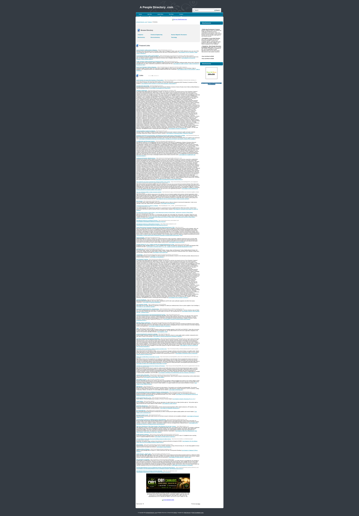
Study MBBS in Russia (141, 379)
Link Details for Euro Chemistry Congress (178, 297)
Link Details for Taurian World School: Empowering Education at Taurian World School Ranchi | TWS (159, 235)
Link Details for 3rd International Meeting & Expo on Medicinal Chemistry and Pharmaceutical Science (160, 468)
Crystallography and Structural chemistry (145, 141)
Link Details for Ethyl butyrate (167, 203)
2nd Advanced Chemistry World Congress (145, 158)
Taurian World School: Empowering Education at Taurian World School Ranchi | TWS (155, 227)
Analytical (140, 34)
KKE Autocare (139, 386)
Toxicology (174, 37)
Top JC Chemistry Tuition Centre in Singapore (146, 50)
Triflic (137, 328)
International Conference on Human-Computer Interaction (149, 470)
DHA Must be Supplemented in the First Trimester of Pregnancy (150, 365)
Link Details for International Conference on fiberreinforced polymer (152, 225)
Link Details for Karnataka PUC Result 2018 (160, 88)
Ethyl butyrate (139, 201)
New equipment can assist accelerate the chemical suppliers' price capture (153, 181)
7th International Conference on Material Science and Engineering (151, 419)
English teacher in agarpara (142, 434)
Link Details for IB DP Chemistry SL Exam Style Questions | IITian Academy (159, 83)
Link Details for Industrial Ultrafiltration (151, 302)
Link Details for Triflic (162, 331)
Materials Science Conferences (143, 322)
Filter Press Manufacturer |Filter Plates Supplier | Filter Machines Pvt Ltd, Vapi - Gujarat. (156, 426)
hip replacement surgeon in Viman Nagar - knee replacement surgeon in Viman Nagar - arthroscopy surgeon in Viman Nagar (164, 212)
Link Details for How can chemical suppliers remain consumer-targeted (173, 198)
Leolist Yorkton (139, 401)
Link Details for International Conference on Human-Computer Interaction (153, 472)
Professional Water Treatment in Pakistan (145, 130)
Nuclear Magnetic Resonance (179, 34)
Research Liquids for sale (142, 415)
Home (140, 14)
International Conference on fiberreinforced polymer (148, 223)
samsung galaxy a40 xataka (142, 374)
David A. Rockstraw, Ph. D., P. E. (143, 397)
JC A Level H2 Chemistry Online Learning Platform (147, 55)
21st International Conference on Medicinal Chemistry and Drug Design (152, 392)
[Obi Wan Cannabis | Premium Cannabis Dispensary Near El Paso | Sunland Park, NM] (168, 492)
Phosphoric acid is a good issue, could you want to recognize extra (151, 348)
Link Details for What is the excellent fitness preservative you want (151, 363)
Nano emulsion (139, 444)
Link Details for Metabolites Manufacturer (169, 408)
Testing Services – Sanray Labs (143, 453)
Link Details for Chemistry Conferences (178, 128)
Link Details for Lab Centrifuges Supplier (145, 306)
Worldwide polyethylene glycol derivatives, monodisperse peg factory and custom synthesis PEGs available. (160, 135)
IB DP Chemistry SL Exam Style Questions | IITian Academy (150, 80)
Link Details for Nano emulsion (164, 446)
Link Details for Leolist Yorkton (169, 403)
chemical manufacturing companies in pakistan (146, 334)
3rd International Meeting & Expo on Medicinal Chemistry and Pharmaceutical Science (155, 467)
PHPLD (175, 512)
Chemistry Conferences (141, 90)
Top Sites (171, 14)
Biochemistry (141, 37)
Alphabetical (156, 75)
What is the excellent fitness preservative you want (147, 356)
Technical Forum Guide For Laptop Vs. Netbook (147, 205)
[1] (196, 503)
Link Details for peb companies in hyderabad (182, 465)
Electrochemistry (155, 37)
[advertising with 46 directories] (168, 499)
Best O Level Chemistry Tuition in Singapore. (146, 67)
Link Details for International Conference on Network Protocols (151, 221)
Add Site (149, 14)
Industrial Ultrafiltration (141, 299)
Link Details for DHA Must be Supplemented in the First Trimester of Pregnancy (177, 372)
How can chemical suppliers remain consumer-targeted (148, 192)
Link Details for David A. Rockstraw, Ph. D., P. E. (184, 398)
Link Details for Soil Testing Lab (160, 252)
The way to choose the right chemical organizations (148, 338)
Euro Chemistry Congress (142, 259)
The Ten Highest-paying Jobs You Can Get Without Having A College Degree (153, 438)
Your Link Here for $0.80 (208, 56)
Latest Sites (160, 14)
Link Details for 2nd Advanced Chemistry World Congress (169, 179)
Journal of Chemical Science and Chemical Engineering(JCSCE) (150, 314)
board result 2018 (140, 237)
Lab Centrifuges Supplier (141, 304)
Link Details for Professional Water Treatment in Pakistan (179, 133)
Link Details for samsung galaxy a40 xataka (154, 377)
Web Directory (187, 512)
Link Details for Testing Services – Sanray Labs (180, 457)
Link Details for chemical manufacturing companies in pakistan (167, 336)
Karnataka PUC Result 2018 (142, 85)
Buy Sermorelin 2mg (140, 410)
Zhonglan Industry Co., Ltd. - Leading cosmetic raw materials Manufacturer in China (155, 244)
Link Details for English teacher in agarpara (165, 436)
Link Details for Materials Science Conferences (159, 326)
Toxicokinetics (139, 254)
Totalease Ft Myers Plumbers (143, 449)
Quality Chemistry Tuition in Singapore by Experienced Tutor (150, 61)
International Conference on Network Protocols (147, 220)
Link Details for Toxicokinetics (157, 256)
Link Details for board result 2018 (176, 242)
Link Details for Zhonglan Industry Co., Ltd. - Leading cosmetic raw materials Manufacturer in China (169, 246)
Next (199, 503)
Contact (181, 14)
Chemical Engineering (156, 34)
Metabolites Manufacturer (142, 405)
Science (150, 22)
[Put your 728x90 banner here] (179, 19)
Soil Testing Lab (139, 249)
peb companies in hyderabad (142, 459)
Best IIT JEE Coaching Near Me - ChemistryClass (147, 309)
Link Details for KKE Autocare (175, 389)
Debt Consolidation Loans (198, 512)
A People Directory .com (156, 7)
